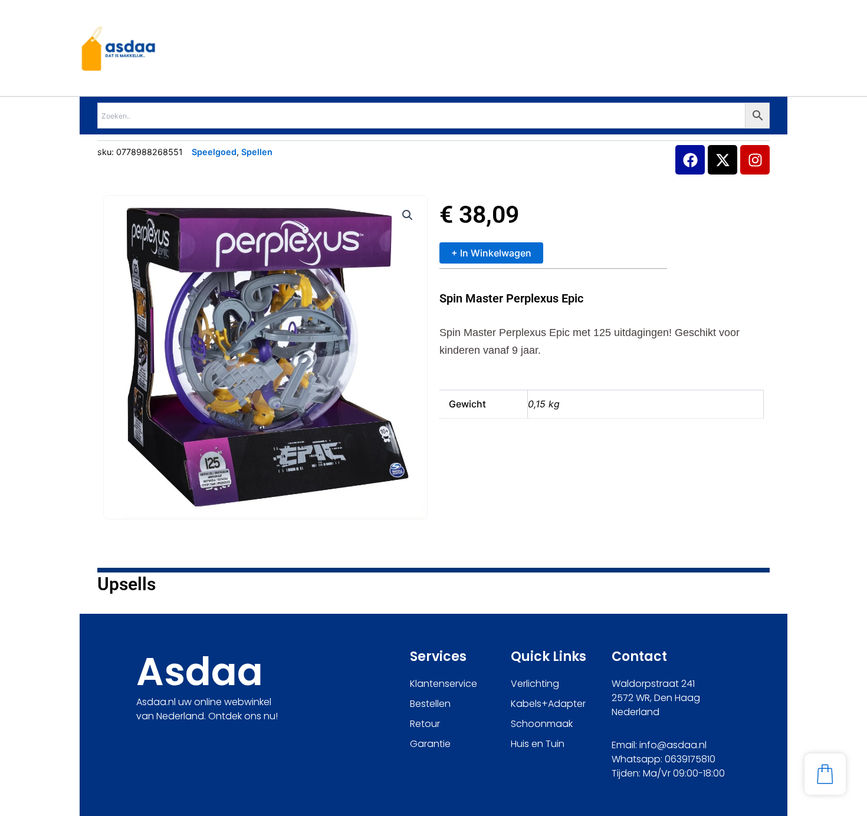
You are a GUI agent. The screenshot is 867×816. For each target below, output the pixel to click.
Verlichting (535, 683)
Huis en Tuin (537, 744)
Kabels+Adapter (548, 703)
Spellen (256, 152)
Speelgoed (214, 152)
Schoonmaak (542, 724)
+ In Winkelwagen (491, 253)
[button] (407, 215)
